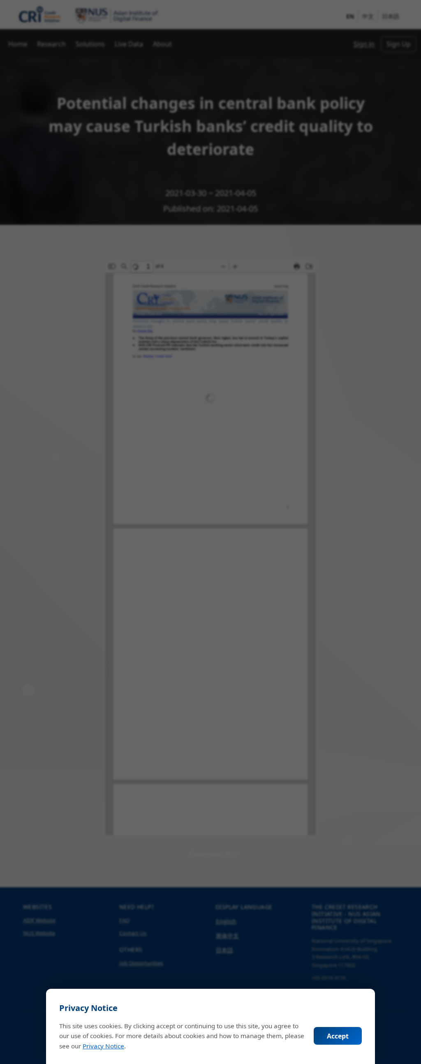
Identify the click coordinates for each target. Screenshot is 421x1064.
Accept (338, 1036)
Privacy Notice (103, 1046)
